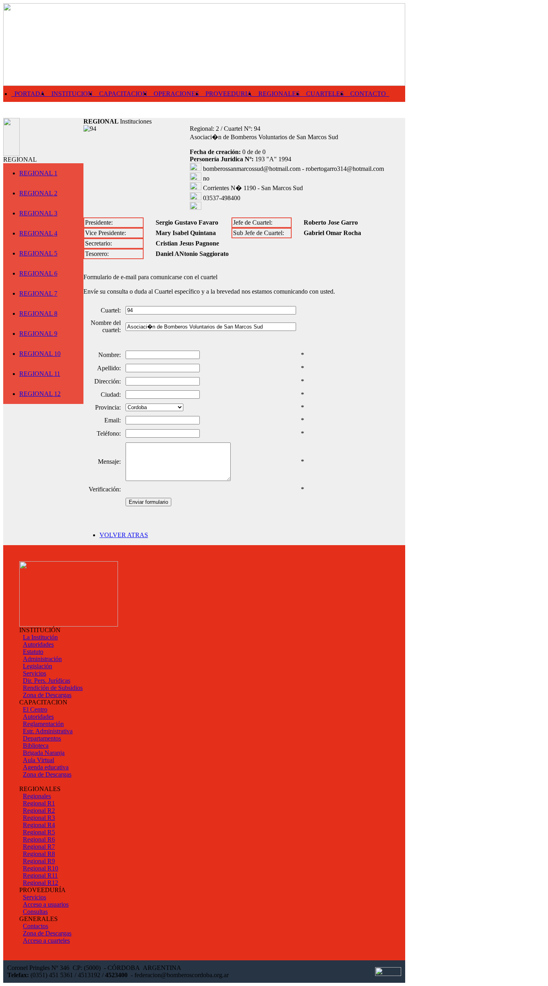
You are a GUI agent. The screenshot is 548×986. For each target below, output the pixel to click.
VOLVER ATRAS (123, 535)
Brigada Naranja (44, 752)
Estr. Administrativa (48, 731)
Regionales (37, 796)
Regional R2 (39, 810)
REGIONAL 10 (40, 353)
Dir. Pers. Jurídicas (46, 680)
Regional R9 (39, 861)
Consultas (35, 911)
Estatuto (33, 651)
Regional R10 (40, 868)
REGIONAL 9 (38, 333)
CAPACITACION (123, 93)
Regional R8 (39, 853)
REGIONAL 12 (40, 393)
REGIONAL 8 (38, 313)
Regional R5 (39, 832)
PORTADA (29, 93)
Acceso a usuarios (46, 904)
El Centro (35, 709)
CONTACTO (368, 93)
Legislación (37, 666)
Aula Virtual (38, 760)
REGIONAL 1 (38, 173)
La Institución (40, 637)
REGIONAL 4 (38, 233)
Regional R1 (39, 803)
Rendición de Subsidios (53, 687)
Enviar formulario (148, 502)
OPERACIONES (176, 93)
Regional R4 (39, 825)
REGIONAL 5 (38, 253)
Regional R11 (40, 875)
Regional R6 (39, 839)
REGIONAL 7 (38, 293)
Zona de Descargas (47, 695)
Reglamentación (43, 723)
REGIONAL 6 (38, 273)
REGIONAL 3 (38, 213)
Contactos (35, 926)
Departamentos (42, 738)
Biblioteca (36, 745)
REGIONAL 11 (39, 373)
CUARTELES (325, 93)
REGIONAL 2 (38, 193)
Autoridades (38, 644)
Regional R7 (39, 846)
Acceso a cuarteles (46, 940)
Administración (42, 658)
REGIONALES (279, 93)
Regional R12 (40, 882)
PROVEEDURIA (228, 93)
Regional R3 (39, 817)
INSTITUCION (72, 93)
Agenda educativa (46, 767)
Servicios (34, 673)
